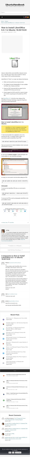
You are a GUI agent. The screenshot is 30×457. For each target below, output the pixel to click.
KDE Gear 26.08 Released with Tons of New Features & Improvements (16, 352)
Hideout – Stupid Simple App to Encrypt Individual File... (17, 393)
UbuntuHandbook (14, 4)
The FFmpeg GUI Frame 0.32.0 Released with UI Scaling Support (15, 419)
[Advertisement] (12, 44)
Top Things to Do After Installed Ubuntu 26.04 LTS (16, 374)
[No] (28, 451)
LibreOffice (12, 222)
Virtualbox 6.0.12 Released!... (15, 245)
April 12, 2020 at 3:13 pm (12, 294)
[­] (15, 0)
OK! (10, 452)
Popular (15, 370)
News (7, 222)
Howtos (3, 222)
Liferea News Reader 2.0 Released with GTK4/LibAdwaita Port (15, 362)
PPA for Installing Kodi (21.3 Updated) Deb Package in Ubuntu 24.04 (16, 424)
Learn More (18, 452)
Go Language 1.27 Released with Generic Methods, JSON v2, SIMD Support (15, 328)
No (13, 452)
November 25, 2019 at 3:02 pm (15, 262)
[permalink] (27, 222)
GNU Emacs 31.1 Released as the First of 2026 (16, 318)
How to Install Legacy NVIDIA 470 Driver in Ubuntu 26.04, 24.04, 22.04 (16, 438)
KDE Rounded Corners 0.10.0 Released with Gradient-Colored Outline (16, 338)
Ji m (6, 423)
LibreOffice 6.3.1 (7, 98)
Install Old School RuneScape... (14, 250)
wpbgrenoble (8, 437)
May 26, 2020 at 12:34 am (14, 301)
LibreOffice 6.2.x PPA (12, 131)
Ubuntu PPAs (11, 433)
